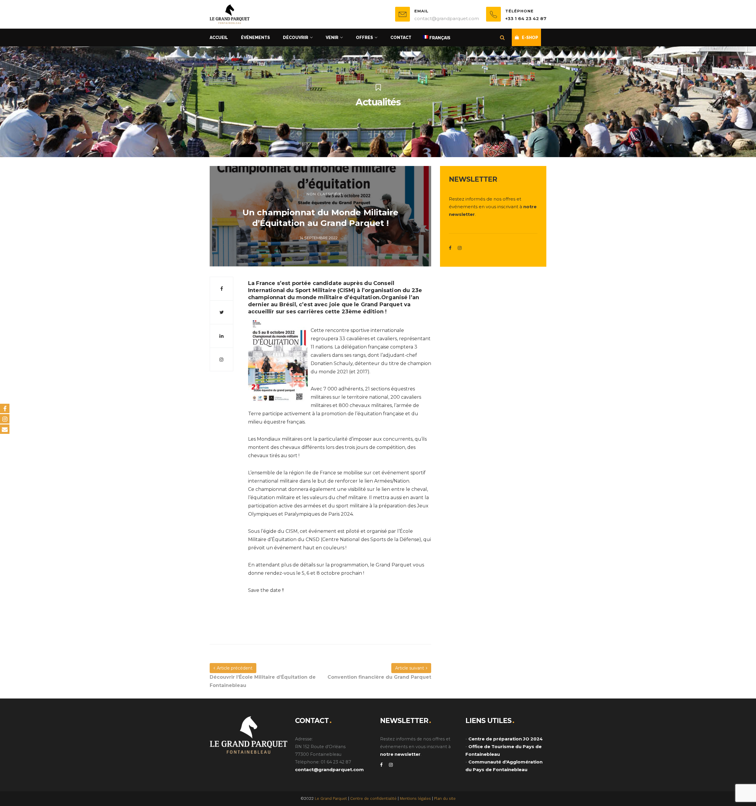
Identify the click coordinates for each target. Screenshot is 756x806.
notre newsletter (400, 754)
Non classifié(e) (325, 194)
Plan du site (445, 798)
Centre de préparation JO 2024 (505, 739)
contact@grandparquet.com (329, 769)
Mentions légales (415, 798)
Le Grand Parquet (331, 798)
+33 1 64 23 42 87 (525, 18)
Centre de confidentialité (373, 798)
